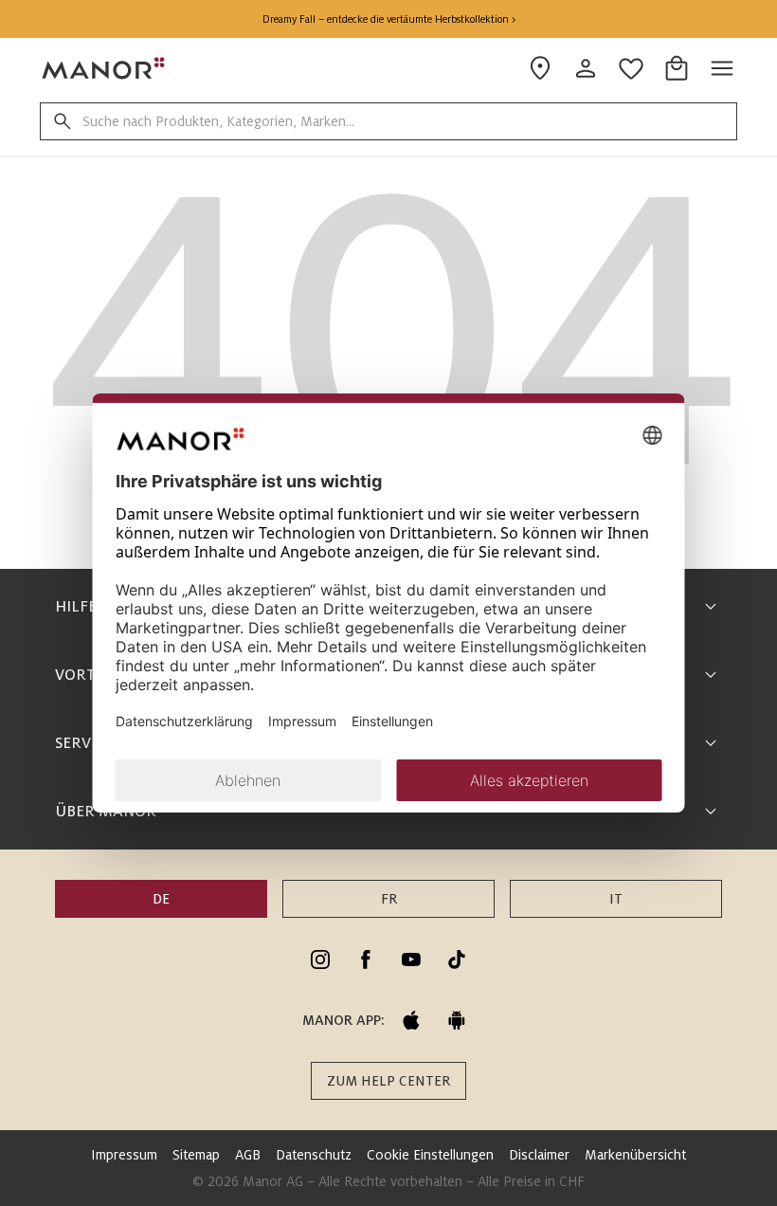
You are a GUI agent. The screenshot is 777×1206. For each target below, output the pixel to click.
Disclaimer (539, 1154)
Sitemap (196, 1154)
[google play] (457, 1020)
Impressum (124, 1154)
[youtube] (411, 959)
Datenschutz (314, 1154)
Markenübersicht (635, 1154)
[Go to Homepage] (104, 68)
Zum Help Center (388, 1080)
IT (616, 898)
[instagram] (320, 959)
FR (389, 898)
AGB (248, 1154)
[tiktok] (457, 959)
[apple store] (411, 1020)
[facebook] (366, 959)
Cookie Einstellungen (430, 1154)
